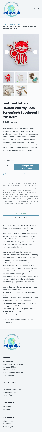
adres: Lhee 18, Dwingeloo (13, 364)
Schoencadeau (9, 197)
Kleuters (32, 188)
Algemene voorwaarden (12, 387)
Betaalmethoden (10, 392)
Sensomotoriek (21, 197)
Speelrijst (29, 201)
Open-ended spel (30, 192)
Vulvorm (6, 203)
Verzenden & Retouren (12, 389)
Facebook (7, 409)
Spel (35, 201)
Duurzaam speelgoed (29, 184)
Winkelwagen (8, 426)
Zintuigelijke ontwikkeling (21, 203)
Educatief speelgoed (11, 186)
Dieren (17, 184)
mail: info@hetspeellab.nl (13, 372)
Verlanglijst (7, 424)
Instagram (7, 407)
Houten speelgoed (20, 188)
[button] (15, 174)
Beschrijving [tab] (21, 213)
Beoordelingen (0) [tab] (21, 218)
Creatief (11, 184)
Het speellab (8, 362)
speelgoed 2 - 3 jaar (19, 199)
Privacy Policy (8, 395)
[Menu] (38, 9)
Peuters (6, 194)
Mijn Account (8, 421)
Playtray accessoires (18, 194)
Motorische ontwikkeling (13, 192)
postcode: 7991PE (9, 367)
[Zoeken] (35, 9)
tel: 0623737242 (9, 370)
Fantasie (23, 186)
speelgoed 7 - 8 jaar (16, 201)
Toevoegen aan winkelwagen (26, 167)
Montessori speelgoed (22, 190)
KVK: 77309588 (8, 375)
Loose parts (7, 190)
